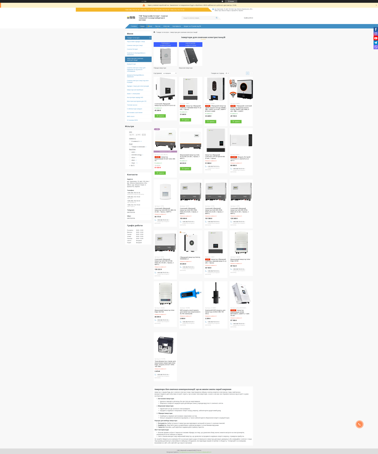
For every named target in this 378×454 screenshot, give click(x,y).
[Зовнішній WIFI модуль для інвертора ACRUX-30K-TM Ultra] (216, 293)
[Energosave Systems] (131, 18)
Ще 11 (132, 165)
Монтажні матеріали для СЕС (137, 101)
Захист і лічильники (133, 94)
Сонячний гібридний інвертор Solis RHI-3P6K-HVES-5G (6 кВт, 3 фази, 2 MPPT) (214, 210)
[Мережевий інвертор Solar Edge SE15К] (241, 242)
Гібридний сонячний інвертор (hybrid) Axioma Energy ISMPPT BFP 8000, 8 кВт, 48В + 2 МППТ (241, 108)
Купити (161, 116)
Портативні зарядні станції (136, 41)
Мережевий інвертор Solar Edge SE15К (240, 260)
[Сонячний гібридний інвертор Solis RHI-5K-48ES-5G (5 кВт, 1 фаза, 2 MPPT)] (165, 191)
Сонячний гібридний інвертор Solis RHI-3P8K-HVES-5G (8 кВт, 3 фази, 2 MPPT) (189, 210)
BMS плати (130, 116)
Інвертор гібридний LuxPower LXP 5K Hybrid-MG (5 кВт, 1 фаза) (215, 156)
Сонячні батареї (132, 49)
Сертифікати (176, 26)
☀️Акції (149, 26)
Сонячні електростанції (135, 45)
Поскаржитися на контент (186, 452)
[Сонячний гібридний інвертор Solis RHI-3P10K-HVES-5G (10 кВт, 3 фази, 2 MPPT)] (165, 242)
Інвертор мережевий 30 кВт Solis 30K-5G (165, 159)
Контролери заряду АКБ (135, 97)
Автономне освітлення (134, 112)
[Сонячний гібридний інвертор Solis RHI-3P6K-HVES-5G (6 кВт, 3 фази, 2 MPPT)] (216, 191)
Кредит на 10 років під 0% (192, 26)
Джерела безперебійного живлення (135, 76)
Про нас (157, 26)
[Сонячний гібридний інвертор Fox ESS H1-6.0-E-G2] (165, 89)
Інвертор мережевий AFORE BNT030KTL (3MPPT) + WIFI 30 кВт (239, 312)
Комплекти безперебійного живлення (136, 54)
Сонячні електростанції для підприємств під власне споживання (136, 69)
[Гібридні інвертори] (165, 53)
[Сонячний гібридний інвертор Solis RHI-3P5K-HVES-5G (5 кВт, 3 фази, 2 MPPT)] (241, 191)
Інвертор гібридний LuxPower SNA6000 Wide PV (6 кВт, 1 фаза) (190, 107)
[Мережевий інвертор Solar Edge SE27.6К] (165, 293)
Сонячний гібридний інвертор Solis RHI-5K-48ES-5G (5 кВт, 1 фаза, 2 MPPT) (165, 210)
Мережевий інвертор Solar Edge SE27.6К (164, 311)
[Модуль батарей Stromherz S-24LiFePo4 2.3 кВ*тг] (241, 140)
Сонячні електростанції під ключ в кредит (138, 81)
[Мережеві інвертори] (190, 53)
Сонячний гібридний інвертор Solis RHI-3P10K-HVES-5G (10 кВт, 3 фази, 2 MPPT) (164, 261)
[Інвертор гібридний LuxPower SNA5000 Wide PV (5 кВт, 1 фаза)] (216, 242)
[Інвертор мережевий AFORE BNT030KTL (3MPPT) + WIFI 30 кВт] (241, 293)
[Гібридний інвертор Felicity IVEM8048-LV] (190, 242)
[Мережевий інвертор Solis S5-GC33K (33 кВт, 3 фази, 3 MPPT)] (190, 140)
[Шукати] (217, 18)
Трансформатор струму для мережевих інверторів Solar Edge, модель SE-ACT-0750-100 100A (165, 363)
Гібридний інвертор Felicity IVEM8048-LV (190, 258)
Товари (142, 26)
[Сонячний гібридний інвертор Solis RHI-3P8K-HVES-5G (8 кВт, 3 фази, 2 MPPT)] (190, 191)
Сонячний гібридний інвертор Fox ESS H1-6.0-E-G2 (165, 104)
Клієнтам (166, 26)
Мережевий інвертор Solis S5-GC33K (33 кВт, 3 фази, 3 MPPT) (189, 156)
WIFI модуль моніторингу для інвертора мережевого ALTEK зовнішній (190, 312)
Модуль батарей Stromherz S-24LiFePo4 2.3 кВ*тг (240, 159)
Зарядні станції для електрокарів (138, 86)
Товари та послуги (133, 38)
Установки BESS (132, 120)
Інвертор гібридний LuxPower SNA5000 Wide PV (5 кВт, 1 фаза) (215, 261)
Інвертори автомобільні (135, 90)
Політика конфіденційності (203, 452)
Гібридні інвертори (160, 68)
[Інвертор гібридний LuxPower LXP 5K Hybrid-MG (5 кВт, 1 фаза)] (216, 140)
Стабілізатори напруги (134, 109)
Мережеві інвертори (186, 68)
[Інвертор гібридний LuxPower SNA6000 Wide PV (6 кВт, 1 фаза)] (190, 89)
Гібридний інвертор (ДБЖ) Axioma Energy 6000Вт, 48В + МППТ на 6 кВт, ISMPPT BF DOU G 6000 (215, 108)
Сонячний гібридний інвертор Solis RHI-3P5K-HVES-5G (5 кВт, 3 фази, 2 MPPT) (239, 210)
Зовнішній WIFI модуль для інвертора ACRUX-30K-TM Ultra (215, 312)
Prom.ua (198, 450)
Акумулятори (131, 64)
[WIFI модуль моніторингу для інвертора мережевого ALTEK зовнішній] (190, 293)
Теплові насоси (132, 105)
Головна (134, 26)
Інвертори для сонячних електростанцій (135, 59)
